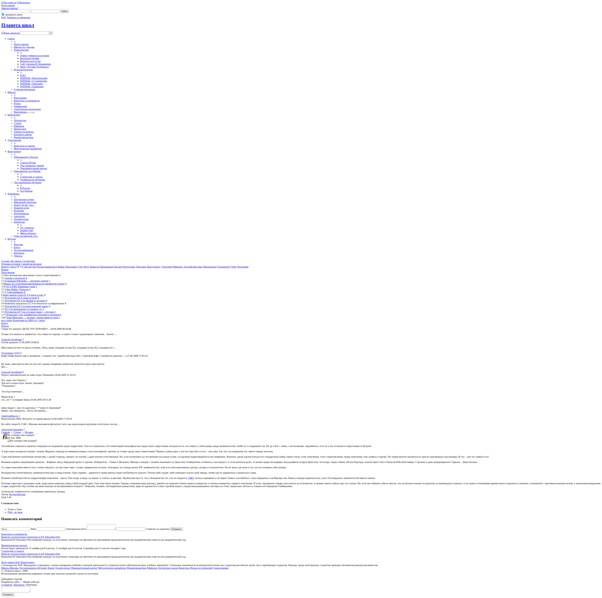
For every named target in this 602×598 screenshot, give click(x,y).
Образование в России (26, 157)
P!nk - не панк (15, 512)
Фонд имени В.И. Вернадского (17, 562)
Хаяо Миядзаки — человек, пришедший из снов (32, 317)
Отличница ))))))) (10, 353)
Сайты (11, 38)
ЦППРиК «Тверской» (31, 83)
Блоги (17, 247)
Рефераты (19, 126)
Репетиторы (20, 98)
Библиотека (14, 114)
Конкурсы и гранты (24, 145)
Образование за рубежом (27, 171)
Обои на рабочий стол (26, 236)
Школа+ (12, 92)
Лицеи (50, 568)
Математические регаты (14, 545)
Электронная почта (75, 529)
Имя (32, 529)
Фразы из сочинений (201, 568)
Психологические (23, 69)
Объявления (20, 106)
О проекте (6, 584)
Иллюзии (19, 210)
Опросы (18, 255)
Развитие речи (21, 208)
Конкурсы (184, 568)
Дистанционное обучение (27, 182)
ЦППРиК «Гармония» (32, 86)
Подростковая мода (47, 266)
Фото (86, 266)
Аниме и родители (15, 278)
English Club (26, 230)
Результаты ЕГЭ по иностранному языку (26, 306)
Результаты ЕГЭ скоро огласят (21, 297)
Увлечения (242, 266)
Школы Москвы (9, 568)
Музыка (29, 432)
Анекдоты (19, 216)
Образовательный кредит (33, 168)
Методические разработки (28, 148)
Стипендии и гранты (31, 177)
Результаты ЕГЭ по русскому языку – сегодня (29, 312)
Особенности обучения (32, 179)
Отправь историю (10, 264)
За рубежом (26, 191)
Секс (80, 266)
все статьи (6, 320)
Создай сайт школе (11, 261)
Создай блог (28, 261)
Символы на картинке (157, 529)
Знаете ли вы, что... (24, 205)
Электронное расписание (27, 109)
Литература (20, 120)
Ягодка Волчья (17, 494)
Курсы (17, 103)
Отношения (223, 266)
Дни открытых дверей (32, 165)
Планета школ (17, 25)
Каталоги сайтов (23, 134)
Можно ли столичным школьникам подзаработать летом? (34, 283)
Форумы (18, 244)
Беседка (12, 239)
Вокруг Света (8, 266)
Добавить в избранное (18, 17)
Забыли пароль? (9, 8)
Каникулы (19, 222)
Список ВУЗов (28, 162)
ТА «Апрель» (27, 227)
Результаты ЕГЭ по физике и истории (25, 300)
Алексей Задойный (11, 339)
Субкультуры (29, 266)
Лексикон (141, 266)
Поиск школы (21, 44)
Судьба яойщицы (14, 292)
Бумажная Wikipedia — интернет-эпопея (26, 281)
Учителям (166, 266)
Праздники (71, 266)
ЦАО (23, 75)
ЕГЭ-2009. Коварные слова (20, 286)
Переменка (13, 193)
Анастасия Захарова (12, 429)
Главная (5, 432)
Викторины (24, 112)
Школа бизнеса (28, 233)
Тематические (21, 50)
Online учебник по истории (34, 55)
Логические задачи (24, 199)
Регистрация (8, 5)
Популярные (8, 272)
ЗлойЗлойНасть (9, 416)
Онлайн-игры (21, 219)
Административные (24, 89)
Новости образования (101, 266)
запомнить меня (13, 14)
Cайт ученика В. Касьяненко (35, 64)
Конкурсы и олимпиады (27, 100)
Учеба (233, 266)
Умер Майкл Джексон (17, 289)
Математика (209, 266)
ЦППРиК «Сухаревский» (34, 81)
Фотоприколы (21, 213)
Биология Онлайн (29, 58)
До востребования (23, 250)
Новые (4, 269)
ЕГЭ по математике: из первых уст (23, 309)
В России (25, 188)
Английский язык (193, 266)
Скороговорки (221, 568)
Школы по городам (24, 47)
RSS (3, 17)
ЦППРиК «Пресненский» (34, 78)
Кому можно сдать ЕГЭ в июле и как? (23, 295)
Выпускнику (14, 151)
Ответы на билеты (24, 131)
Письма (118, 266)
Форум (5, 326)
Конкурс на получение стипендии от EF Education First (30, 537)
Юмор (61, 266)
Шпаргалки (20, 129)
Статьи (17, 123)
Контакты (19, 253)
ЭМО (191, 478)
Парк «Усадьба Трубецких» (34, 67)
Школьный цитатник (25, 202)
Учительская (14, 140)
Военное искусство (30, 61)
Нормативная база (23, 137)
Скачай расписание (31, 264)
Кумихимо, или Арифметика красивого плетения (32, 314)
